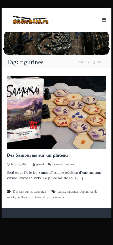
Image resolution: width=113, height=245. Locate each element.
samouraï (58, 197)
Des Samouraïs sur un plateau (37, 155)
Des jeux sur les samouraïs (30, 191)
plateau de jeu (42, 197)
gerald (40, 164)
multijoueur (24, 197)
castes (61, 191)
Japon (84, 191)
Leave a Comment (63, 164)
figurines (72, 191)
